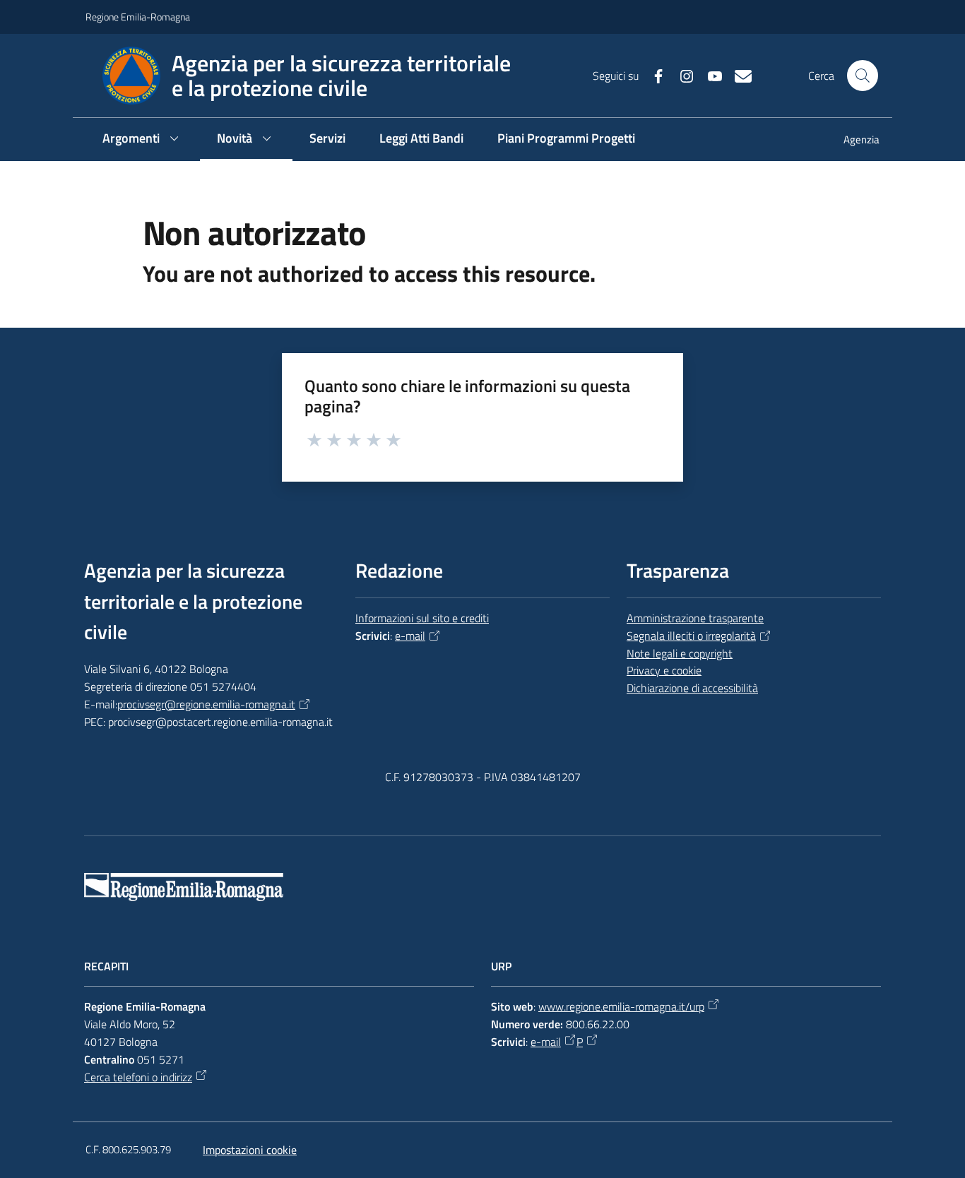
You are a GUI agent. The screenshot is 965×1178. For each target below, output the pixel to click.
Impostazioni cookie (250, 1149)
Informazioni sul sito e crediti (422, 617)
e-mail (410, 635)
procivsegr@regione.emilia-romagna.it (206, 704)
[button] (863, 76)
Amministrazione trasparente (695, 617)
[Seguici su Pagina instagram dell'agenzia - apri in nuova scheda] (681, 74)
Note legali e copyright (680, 653)
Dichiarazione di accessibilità (692, 687)
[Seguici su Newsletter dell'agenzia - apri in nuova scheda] (737, 74)
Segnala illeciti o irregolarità (691, 635)
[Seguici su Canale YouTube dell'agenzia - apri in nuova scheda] (709, 74)
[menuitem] (853, 141)
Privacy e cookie (664, 670)
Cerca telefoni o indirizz (138, 1077)
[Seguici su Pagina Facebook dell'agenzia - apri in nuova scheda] (653, 74)
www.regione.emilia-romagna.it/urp (621, 1006)
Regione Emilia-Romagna (137, 16)
